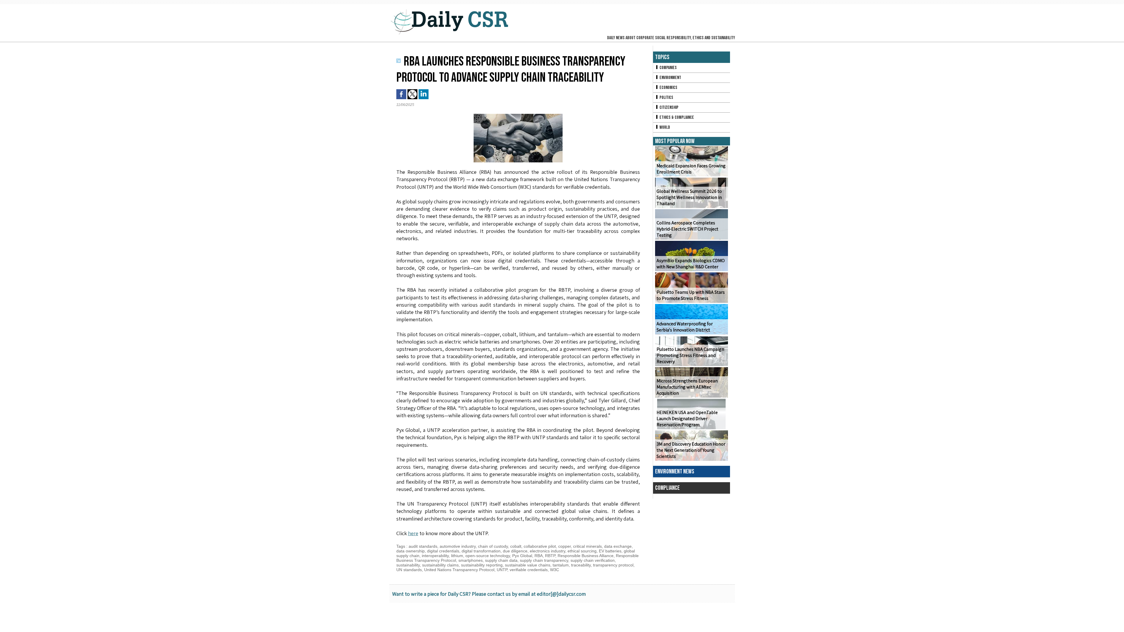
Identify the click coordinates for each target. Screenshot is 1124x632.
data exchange (618, 546)
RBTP (550, 555)
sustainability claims (440, 565)
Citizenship (668, 107)
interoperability (435, 555)
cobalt (515, 546)
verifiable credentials (529, 569)
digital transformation (481, 551)
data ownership (410, 551)
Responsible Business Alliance (586, 555)
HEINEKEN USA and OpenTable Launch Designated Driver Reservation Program (687, 418)
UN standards (409, 569)
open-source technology (487, 555)
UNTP (502, 569)
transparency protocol (613, 565)
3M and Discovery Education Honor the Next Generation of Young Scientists (691, 450)
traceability (581, 565)
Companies (668, 68)
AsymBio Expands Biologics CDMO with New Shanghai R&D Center (691, 263)
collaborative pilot (540, 546)
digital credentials (443, 551)
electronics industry (547, 551)
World (664, 127)
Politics (666, 97)
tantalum (561, 565)
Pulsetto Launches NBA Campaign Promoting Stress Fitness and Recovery (690, 355)
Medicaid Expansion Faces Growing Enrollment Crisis (691, 169)
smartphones (470, 560)
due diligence (515, 551)
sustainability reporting (482, 565)
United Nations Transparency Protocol (459, 569)
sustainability (408, 565)
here (413, 533)
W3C (554, 569)
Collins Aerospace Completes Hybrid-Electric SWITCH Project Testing (687, 229)
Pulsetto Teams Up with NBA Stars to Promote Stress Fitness (691, 295)
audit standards (423, 546)
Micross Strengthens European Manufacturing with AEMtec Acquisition (687, 387)
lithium (457, 555)
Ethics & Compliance (676, 117)
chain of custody (493, 546)
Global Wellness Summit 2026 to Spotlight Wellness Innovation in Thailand (689, 197)
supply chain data (501, 560)
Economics (668, 87)
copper (564, 546)
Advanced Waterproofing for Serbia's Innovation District (685, 327)
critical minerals (587, 546)
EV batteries (610, 551)
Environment (670, 77)
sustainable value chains (527, 565)
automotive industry (458, 546)
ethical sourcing (582, 551)
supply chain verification (592, 560)
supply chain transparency (544, 560)
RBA (538, 555)
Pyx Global (522, 555)
